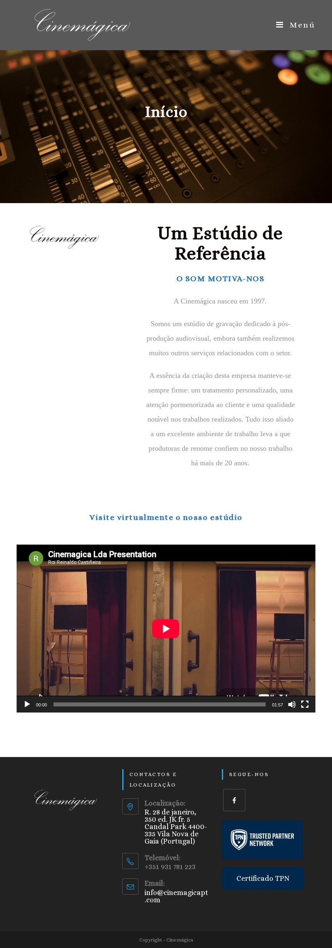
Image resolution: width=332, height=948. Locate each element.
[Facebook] (234, 800)
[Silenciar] (292, 704)
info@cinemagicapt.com (176, 896)
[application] (166, 629)
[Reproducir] (27, 704)
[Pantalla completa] (305, 704)
